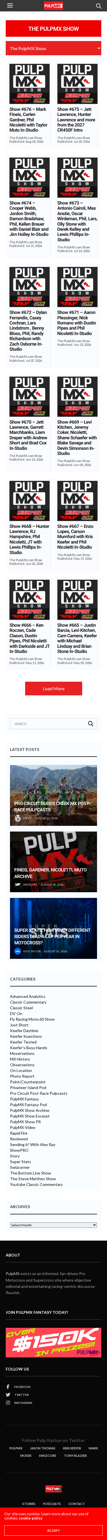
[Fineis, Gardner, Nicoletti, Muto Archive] (53, 862)
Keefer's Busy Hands (28, 1048)
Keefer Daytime (24, 1031)
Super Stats (20, 1162)
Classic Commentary (28, 1002)
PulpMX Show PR (25, 1122)
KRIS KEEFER (72, 1448)
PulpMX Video (22, 1128)
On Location (21, 1071)
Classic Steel (21, 1008)
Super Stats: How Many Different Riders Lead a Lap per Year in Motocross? (52, 937)
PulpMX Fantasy (24, 1099)
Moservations (22, 1053)
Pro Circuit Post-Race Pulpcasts (38, 1093)
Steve (27, 818)
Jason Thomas (42, 1448)
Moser (25, 1455)
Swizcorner (20, 1167)
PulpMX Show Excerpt (30, 1116)
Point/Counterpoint (28, 1082)
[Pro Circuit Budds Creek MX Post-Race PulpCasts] (53, 795)
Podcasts (52, 1504)
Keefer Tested (23, 1042)
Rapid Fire (18, 1133)
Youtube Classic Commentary (36, 1184)
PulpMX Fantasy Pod (28, 1105)
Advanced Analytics (27, 996)
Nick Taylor (32, 951)
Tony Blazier (75, 1455)
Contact (76, 1504)
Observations (22, 1065)
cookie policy (31, 1518)
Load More (53, 688)
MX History (20, 1059)
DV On (16, 1014)
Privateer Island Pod (28, 1088)
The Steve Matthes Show (33, 1179)
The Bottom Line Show (30, 1173)
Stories (28, 1504)
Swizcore (47, 1455)
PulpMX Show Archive (29, 1110)
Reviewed (19, 1139)
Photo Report (22, 1076)
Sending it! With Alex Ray (32, 1145)
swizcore (30, 884)
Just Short (19, 1025)
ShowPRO (19, 1150)
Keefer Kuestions (26, 1036)
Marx (93, 1448)
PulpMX (13, 1273)
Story (15, 1156)
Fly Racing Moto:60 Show (32, 1019)
